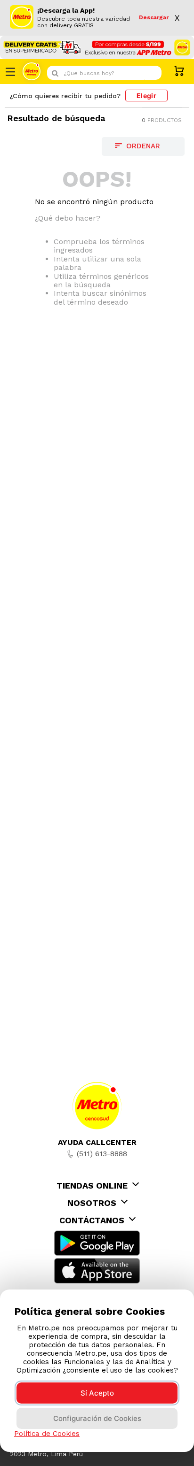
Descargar (154, 18)
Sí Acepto (97, 1393)
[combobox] (104, 73)
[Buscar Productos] (152, 73)
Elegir (146, 96)
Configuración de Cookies (97, 1418)
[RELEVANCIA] (143, 146)
